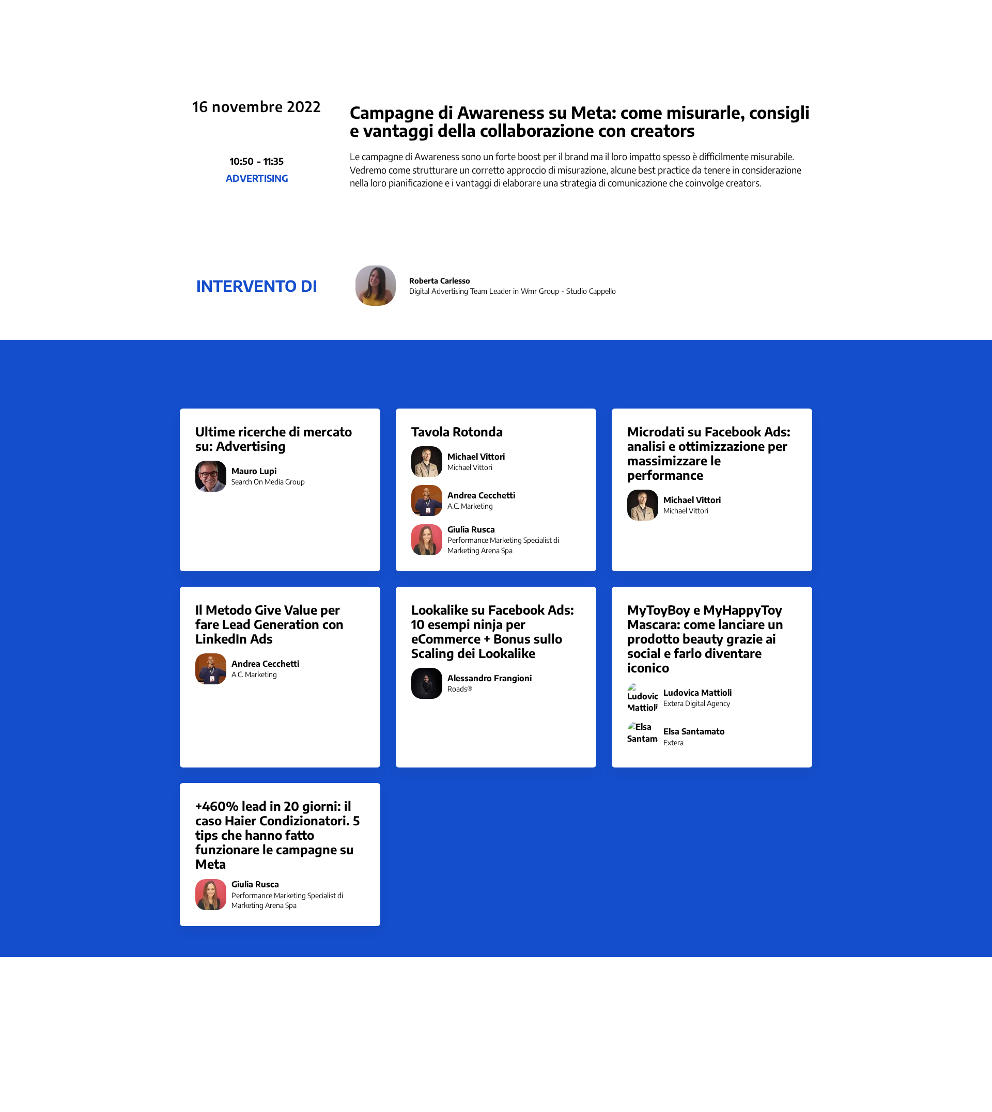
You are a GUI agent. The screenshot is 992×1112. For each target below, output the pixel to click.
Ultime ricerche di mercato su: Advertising (273, 438)
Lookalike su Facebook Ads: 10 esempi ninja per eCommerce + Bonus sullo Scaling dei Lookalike (492, 631)
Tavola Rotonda (457, 431)
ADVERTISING (257, 178)
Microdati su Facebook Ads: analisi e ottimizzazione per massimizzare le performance (709, 453)
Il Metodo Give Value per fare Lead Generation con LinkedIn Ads (269, 624)
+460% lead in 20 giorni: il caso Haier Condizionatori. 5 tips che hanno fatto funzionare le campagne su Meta (277, 834)
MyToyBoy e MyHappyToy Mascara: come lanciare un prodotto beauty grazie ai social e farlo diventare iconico (705, 638)
